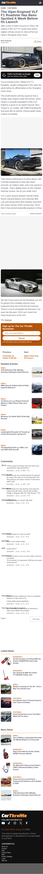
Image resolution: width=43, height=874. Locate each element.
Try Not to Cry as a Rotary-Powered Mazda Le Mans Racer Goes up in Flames (15, 403)
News (3, 368)
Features (17, 698)
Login (3, 858)
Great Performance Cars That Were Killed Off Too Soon (26, 715)
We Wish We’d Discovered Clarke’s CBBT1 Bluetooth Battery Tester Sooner (26, 767)
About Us (5, 846)
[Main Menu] (40, 3)
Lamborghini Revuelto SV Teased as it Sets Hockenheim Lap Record (15, 433)
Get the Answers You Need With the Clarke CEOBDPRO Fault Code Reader (27, 661)
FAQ (3, 850)
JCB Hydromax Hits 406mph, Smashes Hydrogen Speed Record (14, 371)
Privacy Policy (6, 852)
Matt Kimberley (6, 40)
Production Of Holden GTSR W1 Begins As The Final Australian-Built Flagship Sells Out (10, 357)
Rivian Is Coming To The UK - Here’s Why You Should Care (27, 688)
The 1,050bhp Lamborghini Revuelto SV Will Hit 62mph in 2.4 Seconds (27, 739)
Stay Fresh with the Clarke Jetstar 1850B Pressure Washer (26, 752)
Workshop (17, 657)
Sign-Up (4, 860)
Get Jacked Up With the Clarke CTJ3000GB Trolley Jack (25, 674)
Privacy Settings (7, 856)
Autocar (8, 320)
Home (3, 8)
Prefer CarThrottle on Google (19, 74)
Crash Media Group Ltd (14, 829)
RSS (3, 854)
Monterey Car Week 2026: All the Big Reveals (15, 418)
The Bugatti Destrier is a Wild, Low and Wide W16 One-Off (14, 449)
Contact (4, 848)
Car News (12, 8)
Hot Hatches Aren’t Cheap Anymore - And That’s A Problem (27, 701)
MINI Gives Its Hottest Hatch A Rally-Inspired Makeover (15, 387)
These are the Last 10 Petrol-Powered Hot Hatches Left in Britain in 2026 (27, 781)
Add (37, 75)
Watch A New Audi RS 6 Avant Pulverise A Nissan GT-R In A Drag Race (32, 357)
